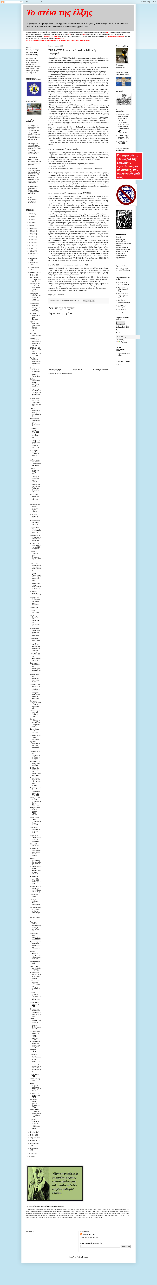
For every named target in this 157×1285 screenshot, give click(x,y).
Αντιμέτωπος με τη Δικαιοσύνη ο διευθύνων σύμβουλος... (35, 537)
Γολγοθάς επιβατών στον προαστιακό (35, 902)
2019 (30, 234)
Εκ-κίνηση (121, 312)
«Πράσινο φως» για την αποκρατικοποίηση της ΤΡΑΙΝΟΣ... (35, 870)
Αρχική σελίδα (77, 370)
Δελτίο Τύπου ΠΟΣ (34, 1075)
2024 (30, 219)
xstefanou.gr (122, 309)
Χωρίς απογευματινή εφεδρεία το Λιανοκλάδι (32, 200)
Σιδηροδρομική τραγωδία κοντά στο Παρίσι (35, 713)
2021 (30, 228)
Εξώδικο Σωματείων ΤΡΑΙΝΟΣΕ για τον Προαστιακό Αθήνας (35, 1124)
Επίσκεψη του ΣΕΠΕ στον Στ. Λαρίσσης (35, 369)
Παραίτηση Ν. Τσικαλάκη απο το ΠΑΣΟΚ (34, 479)
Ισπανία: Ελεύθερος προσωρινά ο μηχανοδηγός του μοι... (35, 341)
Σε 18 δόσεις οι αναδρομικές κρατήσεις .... (35, 763)
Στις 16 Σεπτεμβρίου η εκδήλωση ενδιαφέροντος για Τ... (35, 722)
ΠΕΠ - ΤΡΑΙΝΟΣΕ (123, 285)
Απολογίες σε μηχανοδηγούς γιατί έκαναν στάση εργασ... (35, 781)
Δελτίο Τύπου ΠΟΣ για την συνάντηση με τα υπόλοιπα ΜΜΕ (35, 1113)
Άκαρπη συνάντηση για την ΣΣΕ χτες (34, 470)
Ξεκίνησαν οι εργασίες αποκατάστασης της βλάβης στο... (35, 1058)
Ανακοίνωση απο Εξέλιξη (35, 639)
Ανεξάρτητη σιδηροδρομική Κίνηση (123, 289)
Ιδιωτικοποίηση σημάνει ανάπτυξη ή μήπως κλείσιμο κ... (35, 508)
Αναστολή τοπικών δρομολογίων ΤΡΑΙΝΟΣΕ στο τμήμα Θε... (35, 926)
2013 (30, 251)
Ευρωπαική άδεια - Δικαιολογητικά (124, 115)
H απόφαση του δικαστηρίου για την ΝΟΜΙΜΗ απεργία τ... (35, 1035)
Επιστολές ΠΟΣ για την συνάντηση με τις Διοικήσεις (35, 585)
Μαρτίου (33, 1141)
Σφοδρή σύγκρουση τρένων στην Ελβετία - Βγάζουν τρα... (35, 326)
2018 (30, 237)
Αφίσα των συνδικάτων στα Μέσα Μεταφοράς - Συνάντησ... (35, 745)
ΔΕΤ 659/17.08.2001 (123, 132)
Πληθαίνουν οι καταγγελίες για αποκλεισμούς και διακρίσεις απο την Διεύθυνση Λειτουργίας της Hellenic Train (34, 148)
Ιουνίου (33, 1132)
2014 (30, 248)
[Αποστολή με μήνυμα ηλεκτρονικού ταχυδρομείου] (84, 301)
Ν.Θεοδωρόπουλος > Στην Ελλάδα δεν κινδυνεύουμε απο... (35, 402)
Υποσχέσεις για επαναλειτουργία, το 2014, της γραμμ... (35, 546)
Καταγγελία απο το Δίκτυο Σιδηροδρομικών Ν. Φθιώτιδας (35, 801)
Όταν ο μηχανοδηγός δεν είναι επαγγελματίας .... (35, 412)
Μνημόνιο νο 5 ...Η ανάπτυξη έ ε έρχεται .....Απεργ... (35, 838)
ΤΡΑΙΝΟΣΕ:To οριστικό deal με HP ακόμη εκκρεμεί (35, 975)
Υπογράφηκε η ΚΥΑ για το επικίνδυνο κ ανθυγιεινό (35, 1044)
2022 (30, 225)
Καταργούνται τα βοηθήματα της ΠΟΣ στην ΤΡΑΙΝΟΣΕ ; (35, 889)
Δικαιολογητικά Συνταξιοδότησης (123, 127)
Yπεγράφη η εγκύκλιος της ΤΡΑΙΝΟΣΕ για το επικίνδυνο (35, 297)
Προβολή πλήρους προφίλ (89, 1237)
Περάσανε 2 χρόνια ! (34, 895)
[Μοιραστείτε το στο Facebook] (91, 301)
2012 (30, 1153)
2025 (30, 217)
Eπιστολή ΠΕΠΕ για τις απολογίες (35, 737)
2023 (30, 222)
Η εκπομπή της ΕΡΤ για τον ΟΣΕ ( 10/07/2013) (35, 687)
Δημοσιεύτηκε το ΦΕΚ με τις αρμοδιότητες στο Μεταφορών (35, 945)
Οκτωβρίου (34, 263)
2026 (30, 214)
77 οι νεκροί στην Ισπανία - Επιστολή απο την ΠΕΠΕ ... (35, 453)
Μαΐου (32, 1135)
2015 (30, 245)
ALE (119, 365)
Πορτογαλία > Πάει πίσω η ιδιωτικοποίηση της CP (35, 529)
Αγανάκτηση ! (34, 608)
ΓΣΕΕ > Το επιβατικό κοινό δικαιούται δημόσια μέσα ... (35, 556)
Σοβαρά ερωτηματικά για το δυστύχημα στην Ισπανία (35, 382)
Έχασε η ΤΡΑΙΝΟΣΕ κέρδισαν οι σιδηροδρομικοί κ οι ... (35, 1087)
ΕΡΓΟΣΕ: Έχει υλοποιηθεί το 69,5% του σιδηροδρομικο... (35, 1067)
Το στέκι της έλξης (59, 12)
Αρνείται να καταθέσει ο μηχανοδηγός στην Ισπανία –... (35, 361)
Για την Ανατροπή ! (34, 611)
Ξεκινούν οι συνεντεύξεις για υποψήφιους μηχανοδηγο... (35, 667)
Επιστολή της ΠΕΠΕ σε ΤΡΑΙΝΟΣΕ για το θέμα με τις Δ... (35, 880)
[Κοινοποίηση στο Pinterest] (93, 301)
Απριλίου (33, 1138)
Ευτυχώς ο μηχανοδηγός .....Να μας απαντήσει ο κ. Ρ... (35, 704)
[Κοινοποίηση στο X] (89, 301)
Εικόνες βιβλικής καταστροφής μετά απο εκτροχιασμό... (35, 911)
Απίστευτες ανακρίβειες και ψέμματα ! (35, 593)
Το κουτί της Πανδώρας (122, 306)
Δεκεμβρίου (34, 253)
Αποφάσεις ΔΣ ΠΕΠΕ (34, 1050)
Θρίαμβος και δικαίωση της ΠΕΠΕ (35, 1095)
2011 (30, 1156)
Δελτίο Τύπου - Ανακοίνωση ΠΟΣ (35, 1004)
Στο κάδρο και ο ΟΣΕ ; (35, 918)
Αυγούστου (34, 272)
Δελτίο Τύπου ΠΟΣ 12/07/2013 (34, 730)
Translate (124, 342)
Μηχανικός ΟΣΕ (123, 293)
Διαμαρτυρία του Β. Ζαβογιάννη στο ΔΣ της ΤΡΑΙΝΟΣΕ (35, 791)
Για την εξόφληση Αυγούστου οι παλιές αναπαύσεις (35, 996)
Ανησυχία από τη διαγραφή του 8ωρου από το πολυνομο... (35, 601)
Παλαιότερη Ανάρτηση (100, 370)
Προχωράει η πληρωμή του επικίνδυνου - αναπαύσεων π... (35, 392)
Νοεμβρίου (34, 258)
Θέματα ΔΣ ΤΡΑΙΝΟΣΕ (34, 845)
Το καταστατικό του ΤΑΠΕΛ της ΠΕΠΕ (35, 522)
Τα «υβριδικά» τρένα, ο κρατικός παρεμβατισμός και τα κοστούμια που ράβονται (34, 161)
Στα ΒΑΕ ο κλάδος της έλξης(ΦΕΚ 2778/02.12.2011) (124, 137)
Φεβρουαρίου (34, 1143)
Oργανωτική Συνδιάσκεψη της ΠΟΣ (35, 1027)
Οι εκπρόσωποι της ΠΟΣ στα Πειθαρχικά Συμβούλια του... (35, 488)
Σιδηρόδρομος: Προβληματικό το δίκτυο (35, 279)
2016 (30, 242)
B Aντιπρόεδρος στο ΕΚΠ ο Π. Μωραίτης (35, 968)
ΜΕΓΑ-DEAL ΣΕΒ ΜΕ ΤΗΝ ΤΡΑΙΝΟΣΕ (35, 1020)
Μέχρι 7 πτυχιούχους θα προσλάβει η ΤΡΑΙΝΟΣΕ (35, 861)
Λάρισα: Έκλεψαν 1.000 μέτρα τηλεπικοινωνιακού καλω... (35, 955)
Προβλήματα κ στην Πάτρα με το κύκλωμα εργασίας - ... (35, 443)
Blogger (84, 1257)
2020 (30, 231)
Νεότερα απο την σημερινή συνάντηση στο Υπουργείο (35, 632)
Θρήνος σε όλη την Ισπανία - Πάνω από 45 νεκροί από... (35, 462)
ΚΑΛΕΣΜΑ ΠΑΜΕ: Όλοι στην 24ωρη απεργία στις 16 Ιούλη (35, 646)
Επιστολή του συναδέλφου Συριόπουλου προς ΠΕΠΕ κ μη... (35, 1012)
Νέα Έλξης (121, 300)
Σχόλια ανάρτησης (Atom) (65, 373)
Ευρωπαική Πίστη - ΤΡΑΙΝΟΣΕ (124, 142)
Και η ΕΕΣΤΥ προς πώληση (35, 334)
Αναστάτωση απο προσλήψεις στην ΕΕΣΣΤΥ (35, 936)
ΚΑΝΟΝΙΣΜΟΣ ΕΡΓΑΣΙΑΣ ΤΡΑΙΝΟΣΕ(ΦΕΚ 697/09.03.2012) (123, 121)
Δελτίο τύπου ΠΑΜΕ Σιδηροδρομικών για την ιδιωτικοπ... (35, 821)
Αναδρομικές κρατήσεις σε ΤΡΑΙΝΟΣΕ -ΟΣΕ (35, 830)
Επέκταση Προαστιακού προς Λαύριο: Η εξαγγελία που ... (35, 576)
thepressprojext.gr (124, 303)
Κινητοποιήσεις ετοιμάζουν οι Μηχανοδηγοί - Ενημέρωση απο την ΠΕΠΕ (33, 190)
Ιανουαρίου (34, 1148)
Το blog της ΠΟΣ (123, 282)
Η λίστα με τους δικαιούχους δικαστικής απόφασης (35, 695)
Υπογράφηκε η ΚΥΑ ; (35, 1079)
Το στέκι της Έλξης (89, 1234)
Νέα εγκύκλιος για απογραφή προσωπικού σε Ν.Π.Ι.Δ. (35, 678)
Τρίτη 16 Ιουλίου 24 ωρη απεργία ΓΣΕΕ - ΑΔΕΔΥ (35, 811)
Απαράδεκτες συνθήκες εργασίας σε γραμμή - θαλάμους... (35, 307)
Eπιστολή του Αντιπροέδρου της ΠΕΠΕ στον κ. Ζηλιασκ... (35, 852)
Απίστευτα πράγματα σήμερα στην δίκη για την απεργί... (35, 1103)
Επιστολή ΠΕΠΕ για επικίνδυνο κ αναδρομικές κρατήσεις (35, 755)
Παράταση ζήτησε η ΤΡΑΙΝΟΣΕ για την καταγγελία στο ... (34, 433)
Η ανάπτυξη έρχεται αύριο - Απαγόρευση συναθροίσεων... (35, 567)
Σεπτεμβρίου (34, 267)
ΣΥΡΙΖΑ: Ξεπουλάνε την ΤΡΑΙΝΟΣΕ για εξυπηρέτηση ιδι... (35, 620)
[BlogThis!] (86, 301)
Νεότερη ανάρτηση (55, 370)
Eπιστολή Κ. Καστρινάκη (35, 375)
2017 (30, 239)
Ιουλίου (33, 275)
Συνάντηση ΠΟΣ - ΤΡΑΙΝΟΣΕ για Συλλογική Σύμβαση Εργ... (35, 287)
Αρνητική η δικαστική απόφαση (34, 516)
